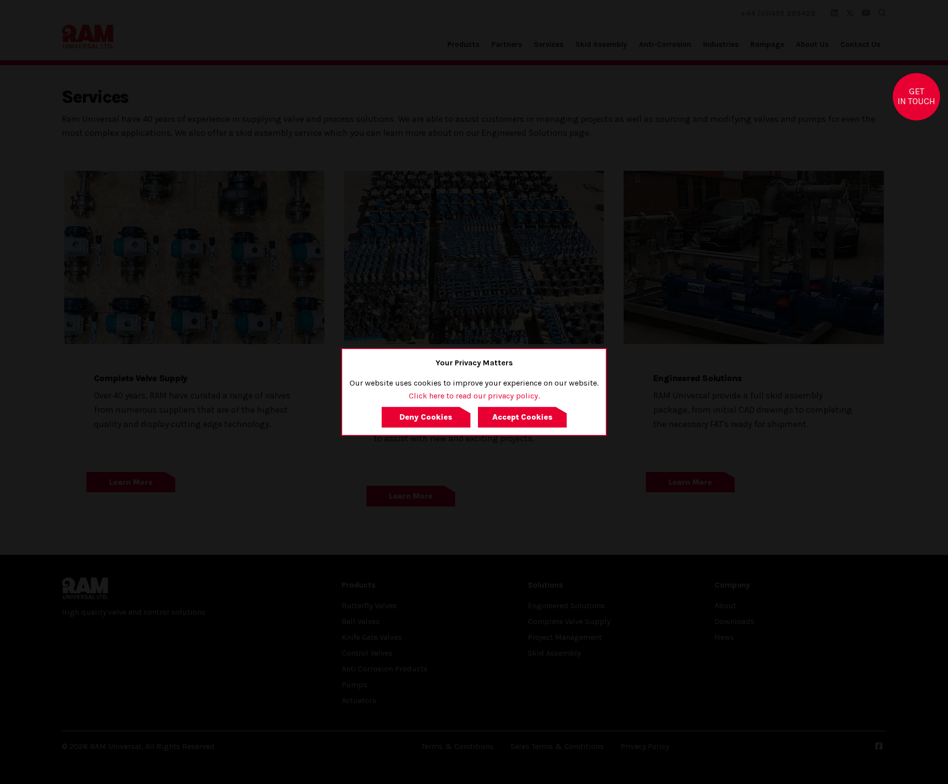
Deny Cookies (425, 417)
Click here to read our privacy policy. (474, 395)
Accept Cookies (522, 417)
